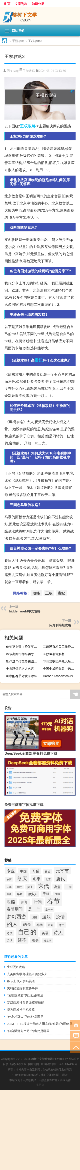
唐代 (60, 878)
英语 (45, 932)
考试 (9, 933)
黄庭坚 (47, 940)
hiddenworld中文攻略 (24, 611)
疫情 (60, 916)
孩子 (30, 887)
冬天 (22, 878)
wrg (16, 70)
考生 (61, 925)
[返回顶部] (75, 1047)
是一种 (49, 909)
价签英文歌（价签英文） (23, 646)
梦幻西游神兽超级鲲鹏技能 (25, 1002)
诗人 (58, 932)
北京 (48, 879)
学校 (19, 887)
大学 (9, 887)
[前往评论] (75, 1036)
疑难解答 (46, 1064)
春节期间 (15, 909)
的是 (27, 924)
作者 (47, 871)
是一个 (34, 909)
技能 (57, 894)
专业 (11, 871)
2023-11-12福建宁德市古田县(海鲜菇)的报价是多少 (41, 1023)
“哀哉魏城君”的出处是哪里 (25, 995)
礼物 (39, 924)
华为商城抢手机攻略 (21, 1009)
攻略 (32, 126)
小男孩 (40, 1084)
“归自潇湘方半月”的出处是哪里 (28, 1030)
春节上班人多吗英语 (21, 981)
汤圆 (34, 917)
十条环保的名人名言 (20, 668)
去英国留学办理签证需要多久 (27, 974)
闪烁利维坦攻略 (60, 625)
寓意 (57, 886)
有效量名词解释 (54, 654)
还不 (22, 939)
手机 (46, 893)
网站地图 (33, 1064)
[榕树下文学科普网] (40, 16)
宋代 (43, 886)
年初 (9, 894)
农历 (9, 879)
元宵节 (62, 870)
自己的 (27, 931)
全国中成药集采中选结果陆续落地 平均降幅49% (61, 668)
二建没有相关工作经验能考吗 (61, 646)
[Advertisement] (40, 1130)
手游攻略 (18, 40)
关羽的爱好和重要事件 (22, 988)
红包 (50, 925)
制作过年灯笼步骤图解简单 (24, 661)
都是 (35, 940)
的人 (12, 924)
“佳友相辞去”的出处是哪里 (25, 1016)
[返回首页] (75, 1025)
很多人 (32, 894)
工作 (69, 887)
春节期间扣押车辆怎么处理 (24, 654)
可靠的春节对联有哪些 (21, 676)
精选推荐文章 (18, 1064)
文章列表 (21, 3)
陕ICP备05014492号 (64, 1064)
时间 (38, 902)
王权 (24, 126)
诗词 (9, 940)
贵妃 (39, 360)
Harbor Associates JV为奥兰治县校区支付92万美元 (61, 676)
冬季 (36, 878)
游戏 (46, 916)
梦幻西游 (16, 916)
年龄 (20, 894)
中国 (23, 870)
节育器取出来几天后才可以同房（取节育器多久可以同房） (61, 661)
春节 (53, 900)
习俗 (36, 871)
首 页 (6, 3)
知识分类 (38, 3)
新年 (24, 902)
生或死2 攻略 (16, 966)
